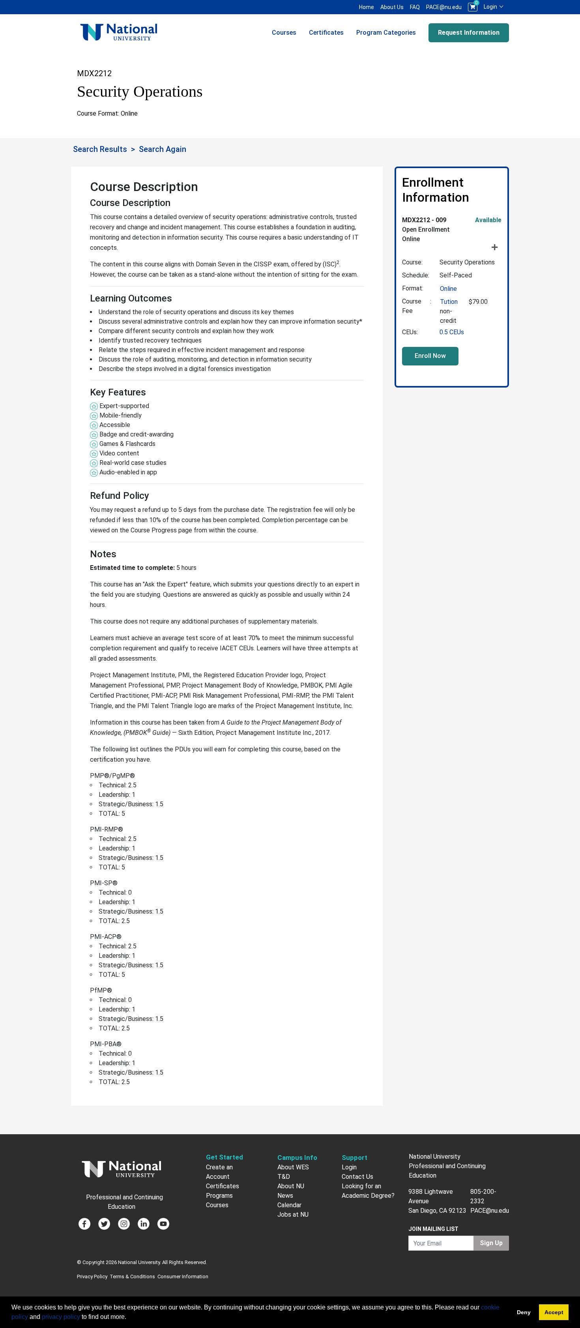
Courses (284, 32)
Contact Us (357, 1176)
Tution (449, 301)
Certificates (326, 32)
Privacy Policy (92, 1276)
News (285, 1195)
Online (448, 288)
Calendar (289, 1205)
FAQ (415, 7)
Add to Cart (430, 356)
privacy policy (61, 1316)
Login (491, 7)
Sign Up (491, 1243)
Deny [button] (524, 1312)
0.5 (452, 332)
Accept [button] (553, 1312)
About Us (392, 7)
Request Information (469, 32)
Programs (219, 1195)
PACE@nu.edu (444, 7)
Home (366, 7)
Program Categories (386, 32)
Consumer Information (182, 1276)
